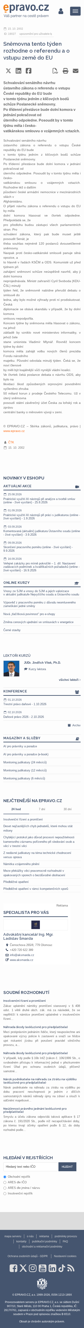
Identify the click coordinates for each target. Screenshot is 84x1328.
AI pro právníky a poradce (20, 746)
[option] (42, 669)
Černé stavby (12, 630)
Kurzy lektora (37, 669)
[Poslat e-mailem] (75, 71)
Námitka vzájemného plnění (21, 864)
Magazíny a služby (22, 738)
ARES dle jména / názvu (24, 1188)
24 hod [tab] (16, 809)
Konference (15, 691)
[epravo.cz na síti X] (23, 1268)
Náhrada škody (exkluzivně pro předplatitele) (35, 1027)
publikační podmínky (44, 1241)
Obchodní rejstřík (19, 1176)
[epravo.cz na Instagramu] (33, 1268)
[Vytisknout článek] (65, 71)
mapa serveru (12, 1236)
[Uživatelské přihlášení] (60, 11)
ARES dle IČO (17, 1182)
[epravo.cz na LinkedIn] (52, 1268)
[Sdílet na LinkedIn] (18, 71)
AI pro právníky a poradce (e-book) (25, 754)
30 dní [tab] (68, 809)
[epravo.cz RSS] (70, 1268)
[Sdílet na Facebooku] (28, 71)
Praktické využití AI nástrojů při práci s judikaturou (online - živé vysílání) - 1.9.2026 (41, 514)
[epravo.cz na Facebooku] (13, 1268)
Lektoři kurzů (16, 656)
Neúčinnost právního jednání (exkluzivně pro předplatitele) (35, 1110)
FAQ (65, 1241)
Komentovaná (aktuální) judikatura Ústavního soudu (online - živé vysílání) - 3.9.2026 (41, 530)
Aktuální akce (17, 486)
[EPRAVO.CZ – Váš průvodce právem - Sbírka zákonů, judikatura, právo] (26, 11)
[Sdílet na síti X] (8, 71)
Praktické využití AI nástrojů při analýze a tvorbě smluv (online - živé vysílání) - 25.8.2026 (39, 498)
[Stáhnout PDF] (55, 71)
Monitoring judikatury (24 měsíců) (25, 762)
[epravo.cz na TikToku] (61, 1268)
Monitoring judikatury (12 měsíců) (25, 770)
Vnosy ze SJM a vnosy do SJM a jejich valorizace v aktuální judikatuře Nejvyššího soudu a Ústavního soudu (41, 592)
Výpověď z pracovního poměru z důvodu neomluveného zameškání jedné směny (39, 604)
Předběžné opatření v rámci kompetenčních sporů (35, 888)
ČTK (11, 442)
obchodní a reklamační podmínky (42, 1246)
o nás (30, 1236)
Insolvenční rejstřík (20, 1193)
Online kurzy (16, 583)
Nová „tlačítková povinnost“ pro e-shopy (29, 614)
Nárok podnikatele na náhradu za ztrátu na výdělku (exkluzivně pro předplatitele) (40, 1081)
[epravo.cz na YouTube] (42, 1268)
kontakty (21, 1241)
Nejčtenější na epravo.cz (32, 800)
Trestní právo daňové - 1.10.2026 (24, 702)
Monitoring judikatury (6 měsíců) (24, 778)
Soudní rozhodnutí (26, 992)
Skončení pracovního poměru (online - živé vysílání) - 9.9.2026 (38, 546)
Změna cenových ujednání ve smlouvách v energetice (38, 622)
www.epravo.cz (14, 431)
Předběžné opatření (16, 882)
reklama (44, 1236)
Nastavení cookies (65, 1256)
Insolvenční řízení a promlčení (23, 819)
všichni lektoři (69, 680)
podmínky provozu (66, 1236)
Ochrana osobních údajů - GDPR (28, 1256)
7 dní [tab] (42, 809)
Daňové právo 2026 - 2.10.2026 (23, 715)
